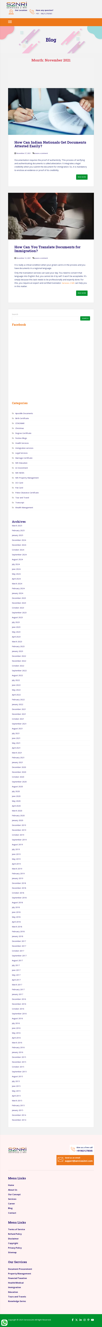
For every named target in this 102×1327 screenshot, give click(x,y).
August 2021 (17, 728)
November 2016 (19, 1004)
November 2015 (19, 1062)
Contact (12, 1213)
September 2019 (19, 839)
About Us (12, 1189)
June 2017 (16, 970)
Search (15, 314)
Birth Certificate (22, 418)
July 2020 (16, 791)
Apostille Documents (24, 413)
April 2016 (16, 1037)
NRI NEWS (19, 473)
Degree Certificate (23, 433)
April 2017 (16, 979)
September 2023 (19, 612)
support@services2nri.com (79, 1160)
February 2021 (18, 757)
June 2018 (16, 912)
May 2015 (16, 1091)
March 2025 (17, 525)
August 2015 (17, 1076)
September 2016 (19, 1013)
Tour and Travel (22, 497)
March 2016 (17, 1042)
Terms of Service (16, 1229)
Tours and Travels (17, 1296)
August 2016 (17, 1018)
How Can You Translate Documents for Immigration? (47, 249)
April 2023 (16, 636)
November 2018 (19, 888)
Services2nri (29, 1319)
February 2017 (18, 989)
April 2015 (16, 1095)
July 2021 (16, 733)
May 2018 (16, 917)
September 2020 (19, 781)
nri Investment (21, 468)
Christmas (19, 428)
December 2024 (19, 540)
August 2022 (17, 675)
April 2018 (16, 922)
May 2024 (16, 574)
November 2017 (19, 946)
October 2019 (18, 835)
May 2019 (16, 859)
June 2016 (16, 1028)
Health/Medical (16, 1282)
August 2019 (17, 844)
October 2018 (18, 893)
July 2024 (16, 564)
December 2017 (19, 941)
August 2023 (17, 617)
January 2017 (17, 994)
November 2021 (19, 714)
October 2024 (18, 549)
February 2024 (18, 588)
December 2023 (19, 598)
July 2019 (16, 849)
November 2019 (19, 830)
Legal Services (21, 453)
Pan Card (19, 487)
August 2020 (17, 786)
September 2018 (19, 897)
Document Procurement (20, 1269)
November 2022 (19, 661)
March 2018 (17, 926)
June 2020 (16, 796)
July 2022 (16, 680)
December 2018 (19, 883)
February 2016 (18, 1047)
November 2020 (19, 772)
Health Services (22, 443)
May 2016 (16, 1033)
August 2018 (17, 902)
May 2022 (16, 690)
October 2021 (18, 719)
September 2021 (19, 723)
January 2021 (17, 762)
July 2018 (16, 907)
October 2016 (18, 1008)
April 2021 (16, 748)
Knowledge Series (17, 1301)
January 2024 (17, 593)
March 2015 (17, 1100)
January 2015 (17, 1110)
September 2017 (19, 955)
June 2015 (16, 1086)
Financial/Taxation (17, 1278)
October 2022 (18, 665)
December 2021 (19, 709)
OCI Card (19, 482)
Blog (10, 1208)
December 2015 (19, 1057)
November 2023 (19, 603)
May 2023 (16, 632)
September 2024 (19, 554)
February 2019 (18, 873)
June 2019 (16, 854)
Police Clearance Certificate (27, 492)
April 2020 (16, 806)
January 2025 (17, 535)
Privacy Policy (15, 1247)
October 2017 (18, 951)
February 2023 (18, 646)
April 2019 (16, 864)
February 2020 (18, 815)
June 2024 (16, 569)
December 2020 (19, 767)
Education (13, 1292)
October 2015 (18, 1066)
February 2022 (18, 699)
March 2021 (17, 752)
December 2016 (19, 999)
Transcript (19, 502)
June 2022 (16, 685)
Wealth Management (24, 507)
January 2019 (17, 878)
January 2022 (17, 704)
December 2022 (19, 656)
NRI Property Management (27, 477)
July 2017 (16, 965)
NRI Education (21, 463)
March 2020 (17, 810)
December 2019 (19, 825)
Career (11, 1203)
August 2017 (17, 960)
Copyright (13, 1243)
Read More (82, 177)
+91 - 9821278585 (44, 13)
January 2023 (17, 651)
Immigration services (24, 448)
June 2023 (16, 627)
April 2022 (16, 694)
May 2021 (16, 743)
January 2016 (17, 1052)
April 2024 (16, 578)
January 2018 (17, 936)
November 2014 (19, 1120)
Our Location (21, 10)
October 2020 (18, 777)
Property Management (19, 1273)
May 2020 (16, 801)
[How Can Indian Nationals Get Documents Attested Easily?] (51, 111)
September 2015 (19, 1071)
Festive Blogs (21, 438)
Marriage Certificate (23, 458)
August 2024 (17, 559)
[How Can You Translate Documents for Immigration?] (51, 216)
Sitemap (12, 1252)
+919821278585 (84, 1150)
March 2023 (17, 641)
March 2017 (17, 984)
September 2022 (19, 670)
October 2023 (18, 607)
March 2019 (17, 868)
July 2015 (16, 1081)
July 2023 (16, 622)
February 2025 (18, 530)
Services (12, 1199)
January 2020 (17, 820)
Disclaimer (13, 1238)
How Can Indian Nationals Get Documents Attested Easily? (50, 144)
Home (11, 1185)
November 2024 (19, 545)
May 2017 (16, 975)
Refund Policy (15, 1234)
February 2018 (18, 931)
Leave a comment (41, 153)
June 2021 (16, 738)
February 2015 (18, 1105)
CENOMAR (19, 423)
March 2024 (17, 583)
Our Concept (14, 1194)
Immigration (14, 1287)
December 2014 (19, 1115)
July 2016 (16, 1023)
